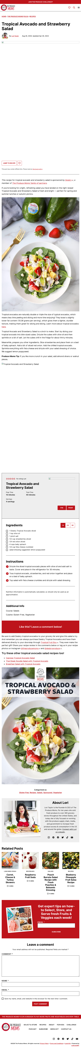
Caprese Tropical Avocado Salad (20, 658)
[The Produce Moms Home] (8, 8)
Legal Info (68, 1043)
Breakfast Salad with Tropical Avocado (23, 664)
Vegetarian (57, 792)
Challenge (71, 1025)
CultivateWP (75, 1045)
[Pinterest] (53, 837)
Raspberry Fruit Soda (30, 876)
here (4, 327)
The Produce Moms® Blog (17, 16)
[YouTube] (72, 837)
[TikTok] (67, 837)
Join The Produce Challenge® (40, 2)
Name (5, 981)
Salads (39, 792)
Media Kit (54, 1029)
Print (70, 508)
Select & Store (30, 1025)
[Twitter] (62, 837)
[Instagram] (48, 837)
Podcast (32, 1029)
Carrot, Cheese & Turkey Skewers (10, 878)
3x (73, 525)
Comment (7, 954)
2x (68, 525)
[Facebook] (58, 837)
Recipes (33, 16)
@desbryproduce (52, 648)
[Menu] (78, 7)
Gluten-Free (24, 792)
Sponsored (47, 792)
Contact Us (66, 1029)
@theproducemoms (30, 648)
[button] (7, 478)
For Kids (60, 1025)
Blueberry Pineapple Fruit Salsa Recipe (70, 878)
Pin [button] (61, 508)
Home (4, 16)
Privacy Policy (44, 1043)
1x (63, 525)
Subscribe (56, 932)
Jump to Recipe (9, 163)
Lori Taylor (15, 36)
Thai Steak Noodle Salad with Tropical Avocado (27, 661)
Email (41, 922)
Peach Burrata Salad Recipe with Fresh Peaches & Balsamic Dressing (51, 882)
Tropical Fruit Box (49, 642)
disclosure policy (38, 169)
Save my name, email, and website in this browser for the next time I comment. (36, 999)
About (51, 1025)
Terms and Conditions (56, 1043)
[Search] (74, 7)
